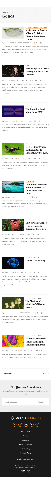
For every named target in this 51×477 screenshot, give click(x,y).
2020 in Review (32, 257)
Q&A (27, 65)
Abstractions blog (34, 298)
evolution (30, 144)
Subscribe (42, 402)
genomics (30, 181)
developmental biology (36, 27)
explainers (31, 106)
